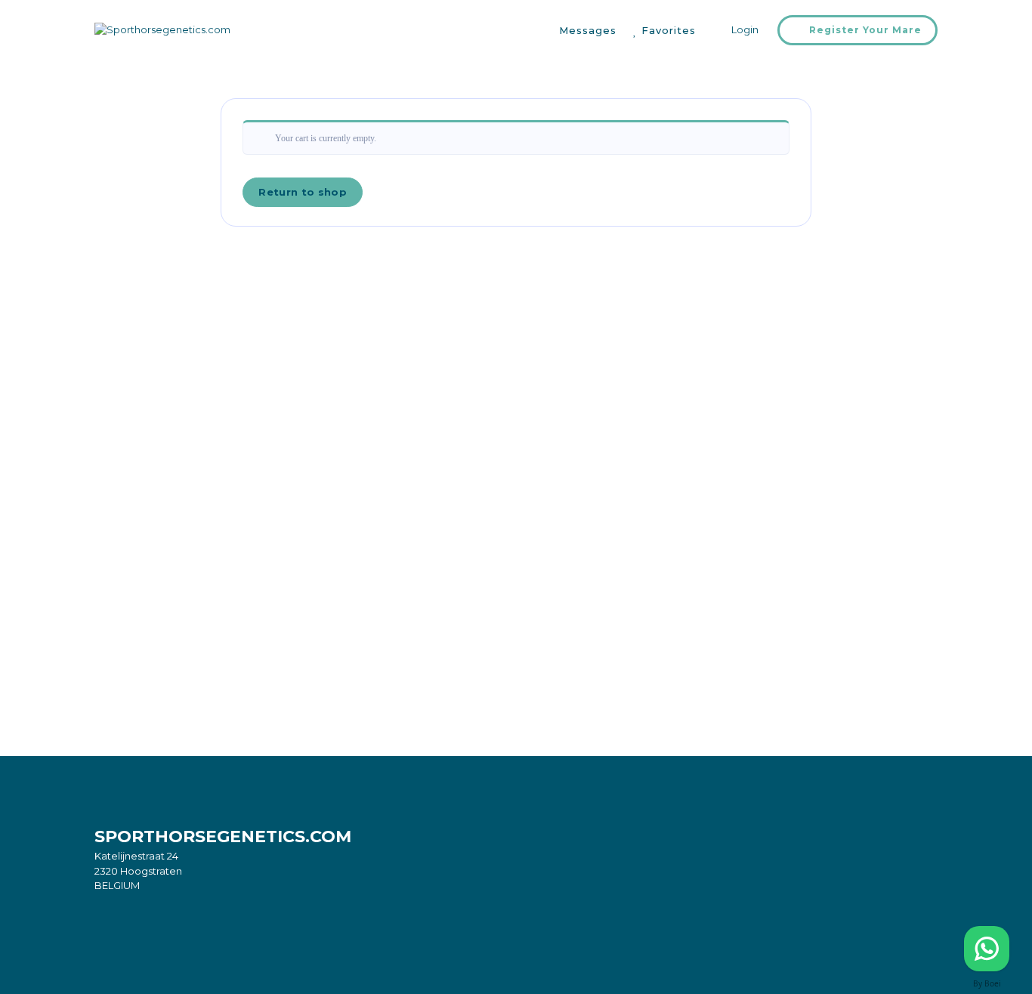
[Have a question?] (986, 948)
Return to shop (302, 192)
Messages (587, 30)
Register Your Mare (865, 30)
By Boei (987, 983)
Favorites (668, 30)
